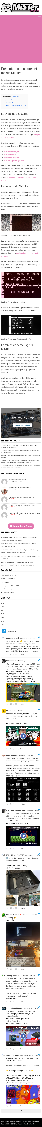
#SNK (12, 666)
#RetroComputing (13, 868)
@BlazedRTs (11, 1078)
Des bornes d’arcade (11, 157)
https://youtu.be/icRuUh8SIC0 (17, 723)
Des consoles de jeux (11, 151)
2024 (2, 607)
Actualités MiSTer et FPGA (8, 575)
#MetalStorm (16, 1021)
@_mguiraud (26, 914)
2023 (2, 610)
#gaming (28, 676)
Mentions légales (29, 1124)
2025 (2, 603)
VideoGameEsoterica (14, 661)
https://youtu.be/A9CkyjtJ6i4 (22, 1014)
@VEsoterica (27, 661)
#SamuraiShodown (13, 664)
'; (4, 638)
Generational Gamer (14, 1008)
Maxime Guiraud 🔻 (14, 914)
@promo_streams (26, 1083)
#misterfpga (11, 920)
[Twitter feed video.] (23, 736)
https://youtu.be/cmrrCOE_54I (17, 1023)
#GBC (20, 1061)
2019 (2, 625)
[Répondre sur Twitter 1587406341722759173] (8, 969)
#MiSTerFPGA (17, 651)
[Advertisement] (21, 41)
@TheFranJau (23, 638)
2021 (2, 617)
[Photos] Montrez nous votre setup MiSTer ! (21, 497)
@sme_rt (26, 1080)
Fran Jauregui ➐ (12, 638)
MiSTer (13, 499)
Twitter (21, 654)
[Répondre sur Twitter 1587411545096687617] (8, 908)
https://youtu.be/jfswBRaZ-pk (20, 1070)
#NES (9, 1014)
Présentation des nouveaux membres (20, 487)
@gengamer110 (28, 1008)
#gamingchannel (23, 681)
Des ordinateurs (10, 155)
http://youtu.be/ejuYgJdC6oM (17, 823)
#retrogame (20, 676)
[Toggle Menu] (39, 17)
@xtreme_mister (29, 855)
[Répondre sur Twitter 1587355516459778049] (8, 1048)
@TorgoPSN (30, 810)
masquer (15, 96)
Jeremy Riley (11, 975)
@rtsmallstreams (12, 1083)
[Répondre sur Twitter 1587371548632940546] (8, 1001)
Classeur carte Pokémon (30, 1122)
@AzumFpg (22, 755)
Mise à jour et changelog (8, 579)
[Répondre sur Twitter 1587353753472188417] (8, 1106)
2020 (2, 621)
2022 (2, 614)
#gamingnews (11, 681)
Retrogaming (5, 582)
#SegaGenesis (12, 1016)
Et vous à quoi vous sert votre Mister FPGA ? (22, 505)
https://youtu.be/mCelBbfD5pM (17, 671)
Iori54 (12, 489)
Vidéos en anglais (9, 589)
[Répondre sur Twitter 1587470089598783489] (8, 654)
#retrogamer (11, 676)
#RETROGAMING (25, 674)
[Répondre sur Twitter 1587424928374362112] (8, 749)
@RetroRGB (27, 713)
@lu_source (12, 710)
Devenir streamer (15, 1122)
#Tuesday (9, 1058)
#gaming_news (12, 678)
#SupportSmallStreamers (25, 1078)
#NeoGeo (33, 681)
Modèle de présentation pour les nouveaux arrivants (24, 513)
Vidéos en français (9, 592)
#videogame (16, 1075)
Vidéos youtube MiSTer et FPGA (10, 586)
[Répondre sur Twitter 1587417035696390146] (8, 848)
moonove (14, 481)
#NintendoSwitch (33, 649)
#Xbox (24, 649)
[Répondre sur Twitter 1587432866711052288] (8, 704)
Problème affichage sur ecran (17, 479)
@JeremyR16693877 (23, 976)
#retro (8, 1075)
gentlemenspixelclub (14, 1055)
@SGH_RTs (36, 1075)
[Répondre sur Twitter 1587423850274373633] (8, 804)
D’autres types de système (14, 160)
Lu (7, 710)
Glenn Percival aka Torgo (16, 810)
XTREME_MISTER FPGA (15, 855)
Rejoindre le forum (22, 526)
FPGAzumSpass (12, 755)
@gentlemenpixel (28, 1055)
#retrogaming (22, 865)
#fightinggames (12, 674)
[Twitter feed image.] (23, 692)
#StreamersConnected (14, 1080)
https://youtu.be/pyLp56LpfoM (17, 1018)
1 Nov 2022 (32, 638)
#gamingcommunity (25, 678)
